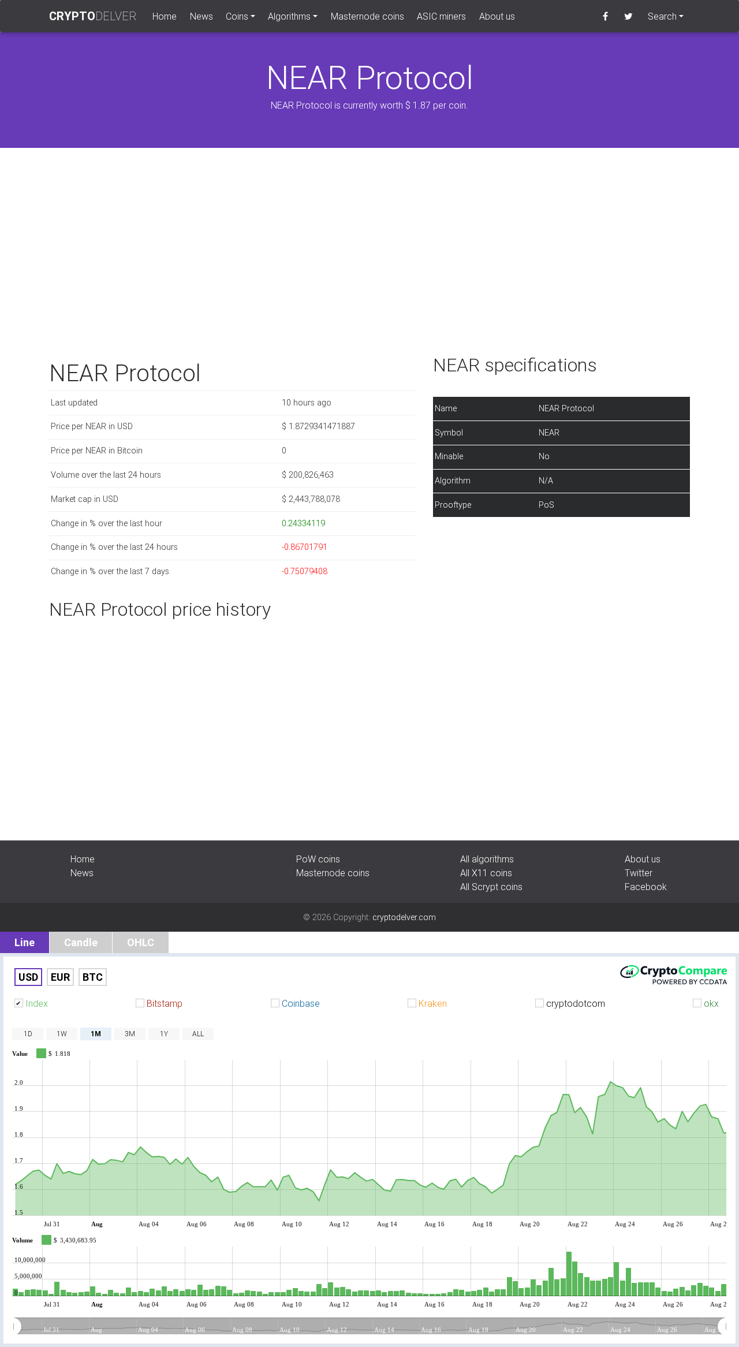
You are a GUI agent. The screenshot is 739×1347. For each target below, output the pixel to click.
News (201, 16)
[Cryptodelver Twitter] (628, 16)
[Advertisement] (369, 256)
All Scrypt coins (491, 886)
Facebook (646, 886)
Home (167, 16)
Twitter (638, 873)
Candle (81, 942)
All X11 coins (486, 873)
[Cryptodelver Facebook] (605, 16)
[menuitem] (369, 1326)
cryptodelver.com (404, 917)
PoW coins (318, 859)
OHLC (140, 942)
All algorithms (487, 859)
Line (24, 942)
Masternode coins (367, 16)
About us (497, 16)
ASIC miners (441, 16)
